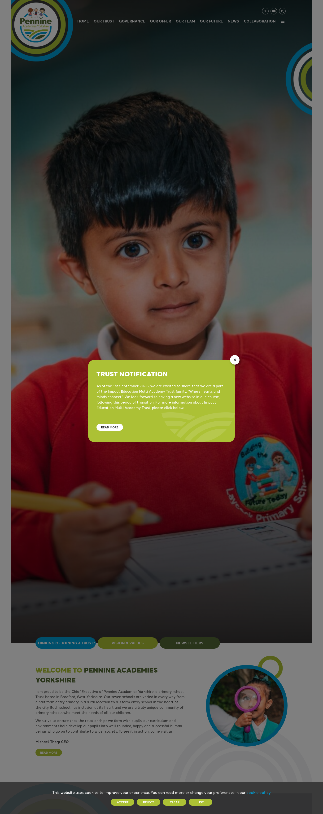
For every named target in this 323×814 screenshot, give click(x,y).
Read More (109, 427)
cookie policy (258, 792)
